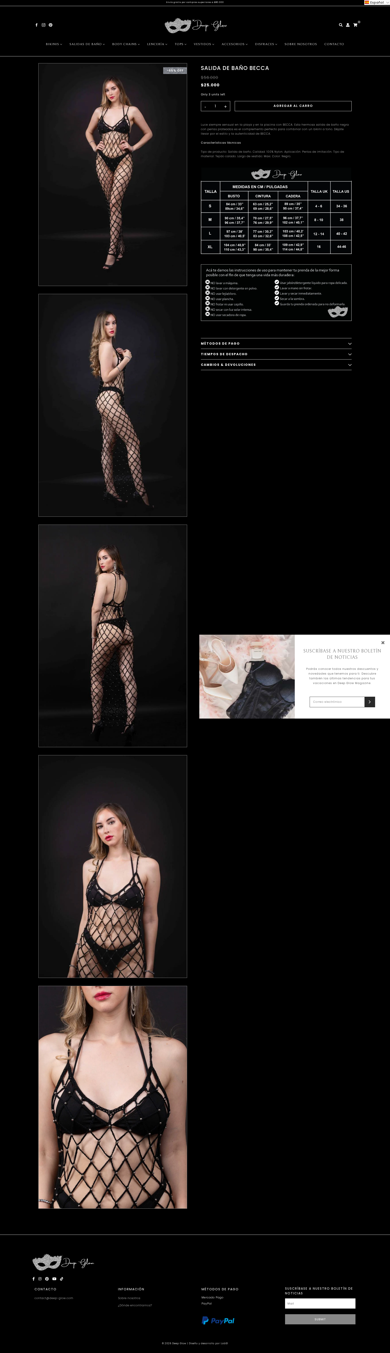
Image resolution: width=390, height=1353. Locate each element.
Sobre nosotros (129, 1298)
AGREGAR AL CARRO (293, 106)
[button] (377, 2)
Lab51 (224, 1343)
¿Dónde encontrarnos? (135, 1305)
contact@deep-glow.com (54, 1298)
